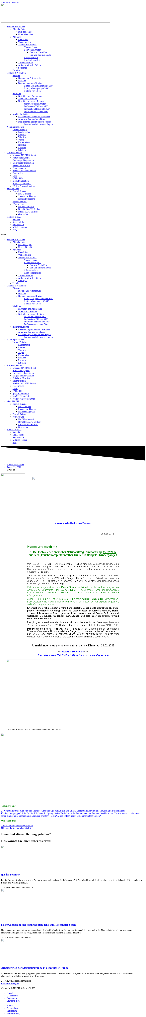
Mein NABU (13, 188)
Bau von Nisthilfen (32, 50)
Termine (16, 70)
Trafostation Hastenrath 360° (37, 109)
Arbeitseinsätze (31, 57)
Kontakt (16, 219)
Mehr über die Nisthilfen (35, 104)
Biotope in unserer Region (30, 83)
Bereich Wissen (20, 201)
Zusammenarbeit (25, 62)
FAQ (15, 229)
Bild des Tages (25, 32)
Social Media (18, 222)
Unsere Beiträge (20, 129)
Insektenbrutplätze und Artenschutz (34, 116)
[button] (73, 234)
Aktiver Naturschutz (27, 44)
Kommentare (18, 224)
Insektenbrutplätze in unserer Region (34, 122)
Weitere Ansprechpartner (24, 186)
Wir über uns (18, 204)
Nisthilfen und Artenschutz (30, 96)
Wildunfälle (18, 178)
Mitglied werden (20, 227)
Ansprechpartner (14, 152)
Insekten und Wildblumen (24, 170)
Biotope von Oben (32, 91)
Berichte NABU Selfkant (29, 209)
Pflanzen (22, 134)
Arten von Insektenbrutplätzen (31, 119)
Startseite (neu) (13, 1001)
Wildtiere (22, 137)
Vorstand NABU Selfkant (24, 155)
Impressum (12, 998)
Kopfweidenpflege (32, 60)
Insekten (22, 147)
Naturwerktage (30, 47)
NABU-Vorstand (26, 206)
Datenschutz (12, 995)
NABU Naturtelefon (22, 183)
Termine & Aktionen (16, 26)
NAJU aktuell (24, 193)
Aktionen (17, 37)
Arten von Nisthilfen (27, 98)
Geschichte (23, 214)
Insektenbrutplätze (21, 114)
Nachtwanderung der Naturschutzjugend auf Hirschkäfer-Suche (38, 924)
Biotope (16, 75)
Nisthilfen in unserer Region (31, 101)
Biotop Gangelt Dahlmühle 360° (38, 86)
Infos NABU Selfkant (28, 211)
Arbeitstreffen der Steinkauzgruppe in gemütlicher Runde (34, 967)
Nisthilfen (17, 93)
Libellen (22, 150)
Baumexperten (19, 168)
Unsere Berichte (25, 34)
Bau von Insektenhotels (40, 55)
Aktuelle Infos (19, 29)
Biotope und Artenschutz (29, 78)
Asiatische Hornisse (21, 165)
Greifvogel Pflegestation (23, 160)
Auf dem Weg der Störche (30, 65)
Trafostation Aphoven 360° (36, 111)
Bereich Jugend (20, 191)
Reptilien (22, 145)
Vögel (21, 140)
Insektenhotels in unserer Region (38, 124)
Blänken (22, 80)
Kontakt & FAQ (14, 217)
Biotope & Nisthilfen (16, 73)
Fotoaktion (23, 39)
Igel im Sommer (10, 874)
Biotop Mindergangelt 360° (36, 88)
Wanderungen (24, 42)
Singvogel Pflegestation (23, 163)
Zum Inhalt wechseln (10, 2)
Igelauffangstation (21, 181)
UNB (15, 175)
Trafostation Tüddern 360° (36, 106)
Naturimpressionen (15, 127)
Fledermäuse (24, 142)
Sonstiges (22, 68)
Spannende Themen (27, 196)
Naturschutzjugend (21, 158)
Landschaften (24, 132)
